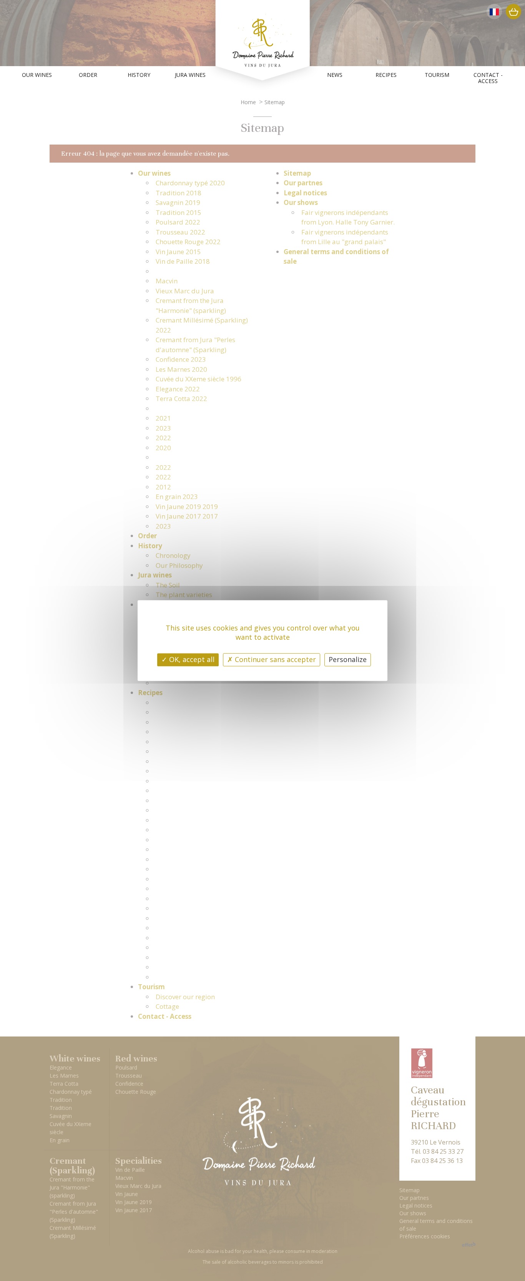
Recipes (386, 75)
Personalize (348, 659)
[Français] (494, 11)
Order (88, 75)
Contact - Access (488, 78)
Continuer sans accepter (274, 659)
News (334, 75)
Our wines (37, 75)
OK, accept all (190, 659)
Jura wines (190, 75)
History (139, 75)
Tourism (437, 75)
